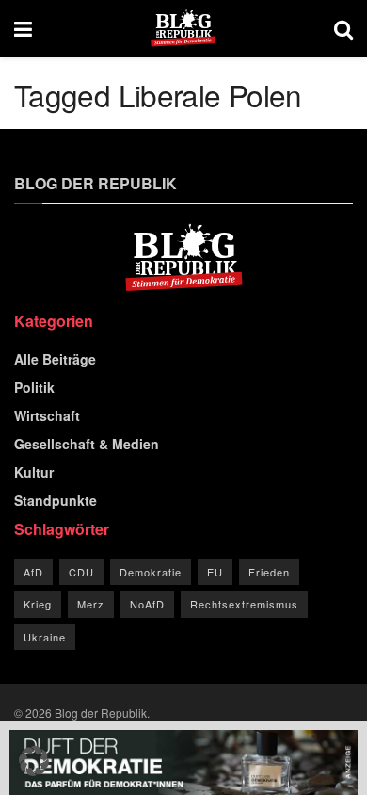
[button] (34, 761)
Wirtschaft (47, 415)
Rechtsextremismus (244, 603)
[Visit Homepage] (183, 28)
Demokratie (151, 571)
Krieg (38, 603)
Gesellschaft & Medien (86, 443)
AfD (33, 571)
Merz (90, 603)
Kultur (34, 471)
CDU (81, 571)
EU (215, 571)
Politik (34, 387)
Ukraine (45, 636)
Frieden (269, 571)
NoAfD (147, 603)
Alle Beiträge (55, 358)
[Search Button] (343, 28)
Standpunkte (55, 500)
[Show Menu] (23, 28)
